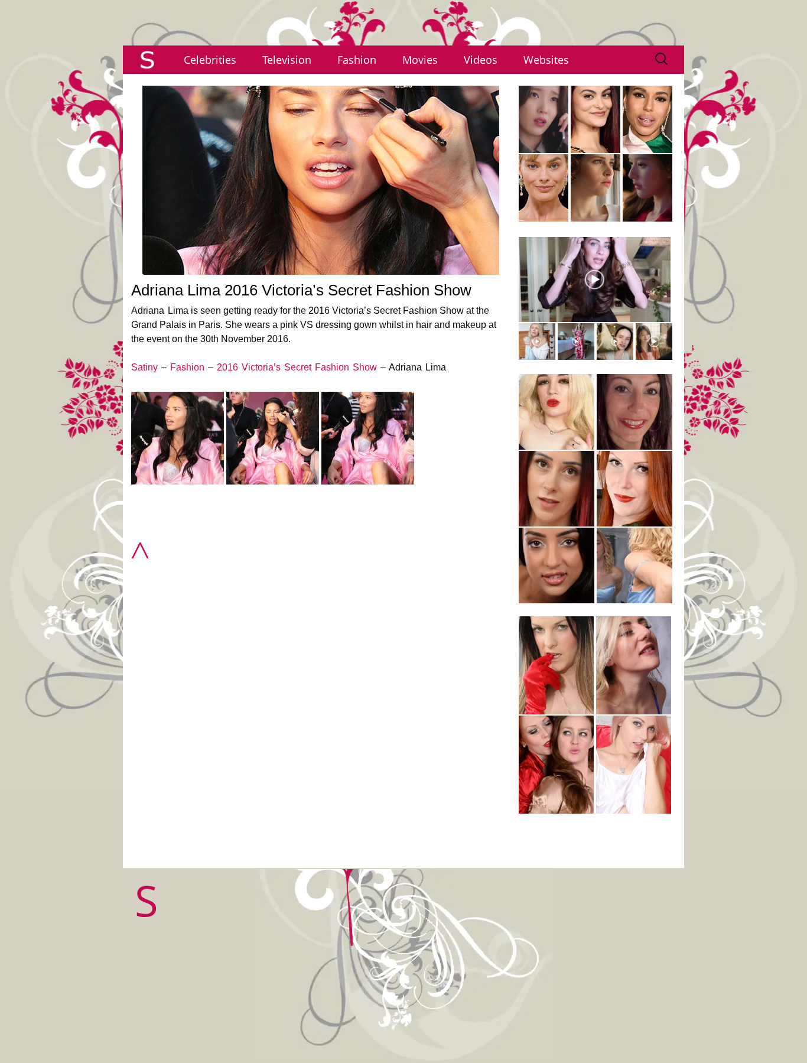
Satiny (144, 367)
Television (286, 60)
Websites (546, 60)
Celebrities (210, 60)
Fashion (356, 60)
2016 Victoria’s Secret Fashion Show (297, 367)
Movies (420, 60)
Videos (480, 60)
